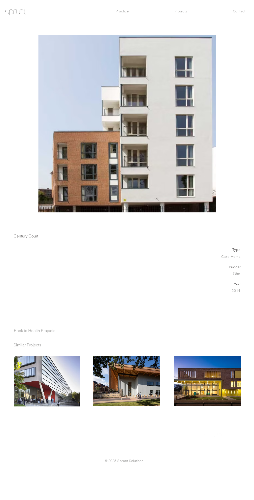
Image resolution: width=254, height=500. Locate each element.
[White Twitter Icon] (213, 435)
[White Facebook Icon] (206, 435)
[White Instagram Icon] (219, 435)
